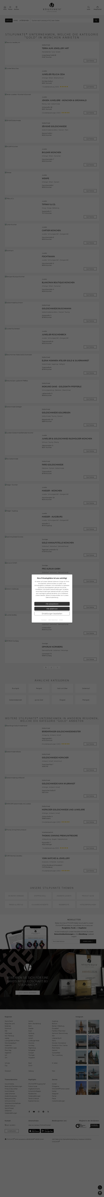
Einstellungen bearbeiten (52, 613)
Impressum (44, 620)
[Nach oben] (100, 1193)
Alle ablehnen (52, 608)
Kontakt (61, 620)
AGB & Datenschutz (53, 620)
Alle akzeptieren (52, 604)
